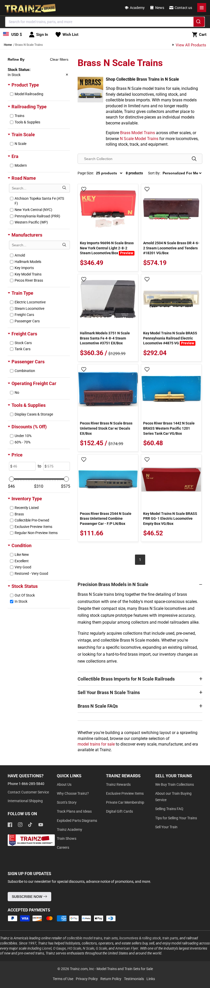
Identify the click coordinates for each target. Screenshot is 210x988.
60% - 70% (22, 442)
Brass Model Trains (137, 132)
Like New (22, 555)
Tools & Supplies (27, 122)
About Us (64, 784)
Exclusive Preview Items (33, 527)
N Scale (20, 144)
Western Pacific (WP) (31, 222)
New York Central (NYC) (33, 210)
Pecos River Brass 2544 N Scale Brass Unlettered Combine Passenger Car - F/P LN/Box (105, 519)
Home (8, 45)
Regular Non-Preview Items (36, 533)
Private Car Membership (125, 802)
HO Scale (74, 948)
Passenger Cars (27, 321)
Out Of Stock (25, 595)
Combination (25, 371)
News (159, 8)
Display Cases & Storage (34, 414)
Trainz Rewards (118, 784)
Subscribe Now (27, 897)
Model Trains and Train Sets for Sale (125, 969)
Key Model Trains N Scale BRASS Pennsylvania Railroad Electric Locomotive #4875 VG (170, 338)
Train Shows (66, 838)
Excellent (22, 561)
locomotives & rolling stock (140, 938)
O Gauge (59, 948)
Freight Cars (24, 315)
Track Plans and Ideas (74, 811)
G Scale (101, 948)
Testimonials (134, 979)
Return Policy (110, 979)
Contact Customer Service (28, 792)
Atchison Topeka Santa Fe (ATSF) (39, 201)
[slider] (11, 479)
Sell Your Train (166, 827)
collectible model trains (84, 938)
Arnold (20, 255)
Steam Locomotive (29, 308)
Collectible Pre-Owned (32, 520)
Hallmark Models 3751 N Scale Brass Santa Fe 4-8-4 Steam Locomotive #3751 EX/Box (105, 338)
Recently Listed (27, 508)
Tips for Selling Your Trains (176, 818)
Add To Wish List (83, 189)
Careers (63, 847)
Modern (21, 165)
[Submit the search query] (64, 188)
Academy (137, 8)
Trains (19, 116)
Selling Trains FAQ (169, 809)
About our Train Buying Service (173, 796)
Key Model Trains (28, 274)
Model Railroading (29, 94)
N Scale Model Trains (139, 138)
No (17, 392)
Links (150, 979)
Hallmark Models (28, 262)
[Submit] (199, 22)
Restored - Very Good (31, 573)
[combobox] (105, 22)
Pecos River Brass (29, 280)
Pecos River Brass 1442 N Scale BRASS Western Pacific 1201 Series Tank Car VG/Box (169, 428)
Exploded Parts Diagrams (77, 821)
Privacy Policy (87, 979)
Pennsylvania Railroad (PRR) (37, 216)
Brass (19, 514)
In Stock (21, 601)
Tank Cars (22, 349)
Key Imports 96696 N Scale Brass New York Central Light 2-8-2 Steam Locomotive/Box (107, 248)
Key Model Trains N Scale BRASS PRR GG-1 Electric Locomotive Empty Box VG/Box (170, 519)
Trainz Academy (69, 829)
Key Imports (24, 268)
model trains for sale (96, 744)
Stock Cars (23, 343)
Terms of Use (63, 979)
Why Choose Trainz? (73, 793)
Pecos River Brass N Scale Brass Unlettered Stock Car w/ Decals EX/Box (106, 428)
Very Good (23, 567)
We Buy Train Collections (174, 784)
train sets (111, 938)
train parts (170, 938)
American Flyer (126, 948)
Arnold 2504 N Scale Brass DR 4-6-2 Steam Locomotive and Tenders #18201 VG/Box (171, 248)
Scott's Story (67, 802)
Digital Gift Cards (119, 811)
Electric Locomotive (30, 302)
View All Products (190, 45)
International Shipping (25, 801)
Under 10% (23, 436)
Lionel (46, 948)
